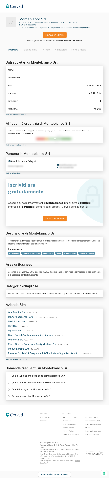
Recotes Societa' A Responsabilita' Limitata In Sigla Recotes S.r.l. (44, 353)
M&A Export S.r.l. (18, 321)
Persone (46, 49)
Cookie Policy (68, 428)
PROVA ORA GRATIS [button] (54, 35)
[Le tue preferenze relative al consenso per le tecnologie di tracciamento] (104, 473)
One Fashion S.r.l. (17, 312)
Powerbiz (43, 421)
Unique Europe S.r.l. (19, 348)
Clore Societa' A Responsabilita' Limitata (31, 335)
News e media (78, 49)
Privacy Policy (68, 431)
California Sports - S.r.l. (21, 317)
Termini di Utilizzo (69, 417)
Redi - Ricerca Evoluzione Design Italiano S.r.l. (33, 344)
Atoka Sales (45, 417)
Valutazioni (61, 49)
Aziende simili (30, 49)
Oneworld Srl (15, 339)
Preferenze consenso (71, 434)
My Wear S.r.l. (16, 330)
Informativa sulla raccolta (54, 474)
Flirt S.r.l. (13, 326)
